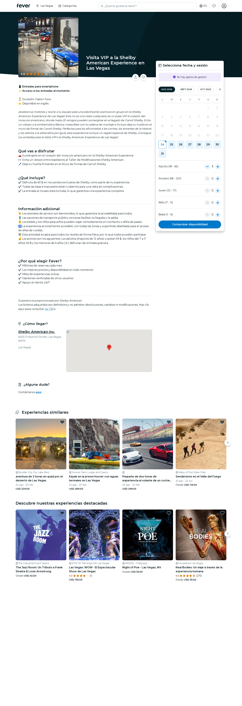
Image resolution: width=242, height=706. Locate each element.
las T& (48, 309)
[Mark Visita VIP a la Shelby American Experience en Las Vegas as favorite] (143, 77)
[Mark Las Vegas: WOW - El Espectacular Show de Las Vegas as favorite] (115, 513)
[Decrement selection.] (207, 166)
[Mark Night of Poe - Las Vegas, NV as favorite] (169, 513)
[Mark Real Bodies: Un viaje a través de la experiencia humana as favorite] (222, 513)
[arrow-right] (220, 89)
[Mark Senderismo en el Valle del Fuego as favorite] (222, 422)
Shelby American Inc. (36, 332)
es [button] (205, 5)
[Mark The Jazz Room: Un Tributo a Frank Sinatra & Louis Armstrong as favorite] (62, 513)
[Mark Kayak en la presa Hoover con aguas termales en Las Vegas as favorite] (115, 422)
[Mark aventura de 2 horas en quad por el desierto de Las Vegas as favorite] (62, 422)
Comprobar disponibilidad (190, 224)
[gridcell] (162, 145)
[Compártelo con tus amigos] (135, 77)
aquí (38, 392)
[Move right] (227, 442)
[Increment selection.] (217, 166)
